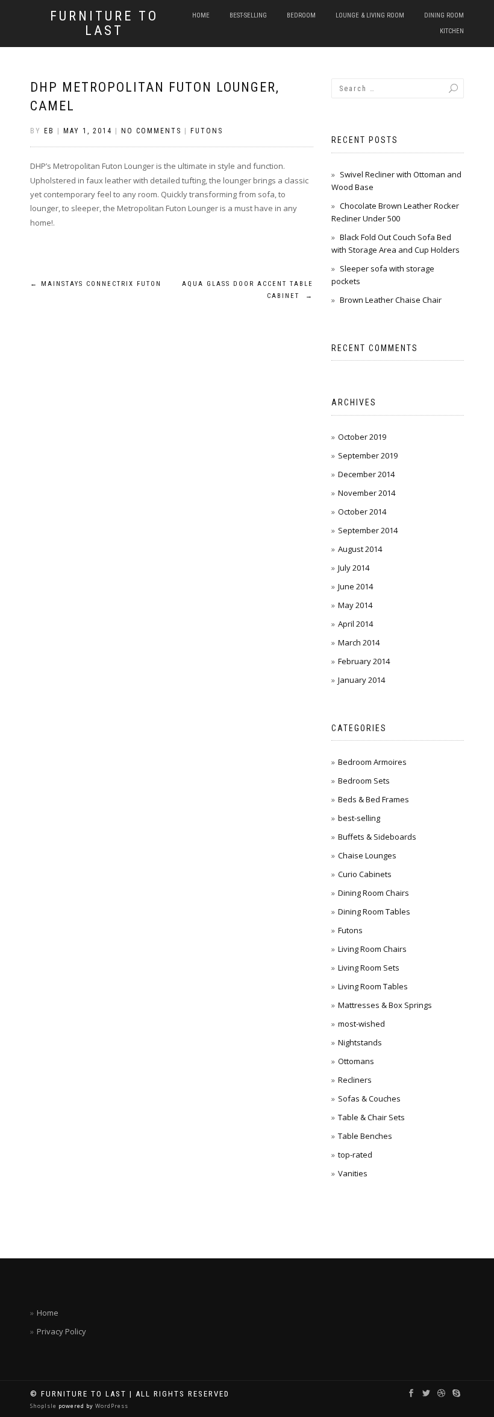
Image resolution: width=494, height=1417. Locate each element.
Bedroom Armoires (372, 761)
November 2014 (366, 492)
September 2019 (368, 455)
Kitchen (452, 31)
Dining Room (444, 15)
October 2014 (362, 511)
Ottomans (356, 1061)
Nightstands (360, 1042)
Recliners (355, 1079)
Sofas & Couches (369, 1098)
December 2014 (366, 474)
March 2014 (359, 642)
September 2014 (368, 530)
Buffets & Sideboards (377, 836)
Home (201, 15)
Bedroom (301, 15)
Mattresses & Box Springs (385, 1005)
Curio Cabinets (365, 874)
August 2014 (360, 549)
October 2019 (362, 436)
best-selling (248, 15)
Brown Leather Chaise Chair (391, 299)
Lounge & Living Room (370, 15)
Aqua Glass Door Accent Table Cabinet (247, 290)
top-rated (355, 1154)
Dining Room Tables (374, 911)
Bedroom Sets (364, 780)
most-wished (361, 1023)
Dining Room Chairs (373, 892)
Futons (206, 131)
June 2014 (355, 586)
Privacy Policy (61, 1331)
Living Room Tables (373, 986)
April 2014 (355, 623)
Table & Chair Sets (371, 1117)
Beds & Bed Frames (373, 799)
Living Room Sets (368, 967)
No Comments (151, 131)
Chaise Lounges (367, 855)
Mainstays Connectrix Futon (95, 284)
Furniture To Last (104, 23)
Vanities (352, 1173)
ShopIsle (44, 1406)
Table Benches (365, 1135)
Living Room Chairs (372, 948)
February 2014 (364, 661)
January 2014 (361, 679)
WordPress (110, 1406)
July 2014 (353, 567)
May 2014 (355, 605)
